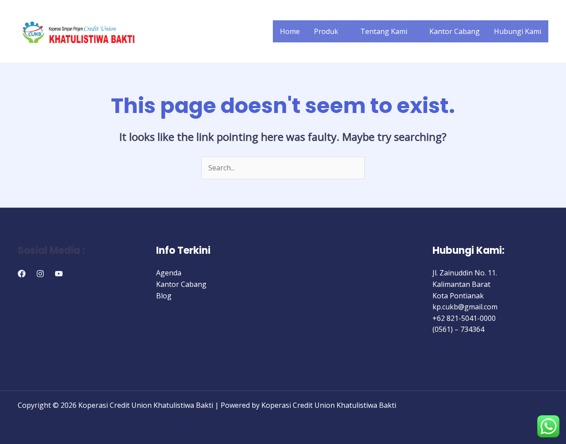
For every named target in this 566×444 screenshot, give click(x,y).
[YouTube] (59, 274)
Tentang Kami (383, 31)
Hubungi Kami (517, 31)
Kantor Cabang (454, 31)
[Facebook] (22, 274)
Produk (326, 31)
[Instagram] (40, 274)
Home (290, 31)
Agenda (168, 273)
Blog (164, 296)
